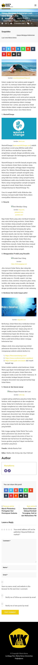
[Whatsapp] (23, 49)
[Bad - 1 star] (2, 529)
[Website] (9, 470)
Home (5, 35)
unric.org (21, 395)
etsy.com (21, 210)
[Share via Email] (14, 54)
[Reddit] (9, 54)
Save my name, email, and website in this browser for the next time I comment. (16, 587)
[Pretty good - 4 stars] (9, 529)
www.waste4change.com (22, 145)
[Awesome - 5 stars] (11, 529)
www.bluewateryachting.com (21, 78)
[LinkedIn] (18, 49)
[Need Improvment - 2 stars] (4, 529)
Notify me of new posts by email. (17, 606)
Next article (31, 506)
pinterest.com (19, 212)
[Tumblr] (33, 49)
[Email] (5, 470)
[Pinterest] (4, 54)
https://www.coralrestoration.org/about (19, 358)
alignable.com (21, 319)
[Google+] (13, 49)
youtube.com (19, 215)
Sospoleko (6, 31)
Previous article (8, 506)
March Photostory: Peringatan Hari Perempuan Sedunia (9, 511)
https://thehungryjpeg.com (19, 264)
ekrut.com (22, 141)
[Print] (19, 54)
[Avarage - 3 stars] (6, 529)
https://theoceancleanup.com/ (16, 356)
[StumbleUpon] (28, 49)
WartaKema (9, 466)
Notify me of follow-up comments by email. (20, 597)
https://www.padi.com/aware (15, 361)
